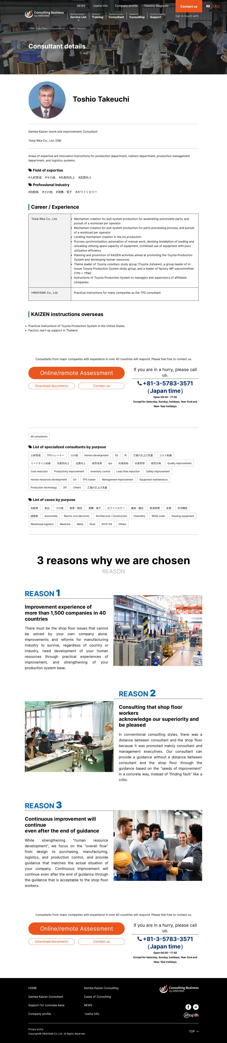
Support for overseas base (46, 1005)
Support (157, 16)
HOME (32, 988)
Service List (78, 16)
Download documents (51, 386)
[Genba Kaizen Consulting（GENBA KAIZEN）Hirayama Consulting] (44, 14)
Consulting (137, 16)
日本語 (215, 6)
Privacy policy (35, 1029)
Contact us (101, 386)
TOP (192, 1031)
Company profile (126, 5)
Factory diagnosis (156, 5)
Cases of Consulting (97, 996)
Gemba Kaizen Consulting (101, 988)
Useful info (100, 5)
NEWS (81, 5)
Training (97, 16)
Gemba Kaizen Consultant (45, 996)
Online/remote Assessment (76, 372)
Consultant (116, 16)
